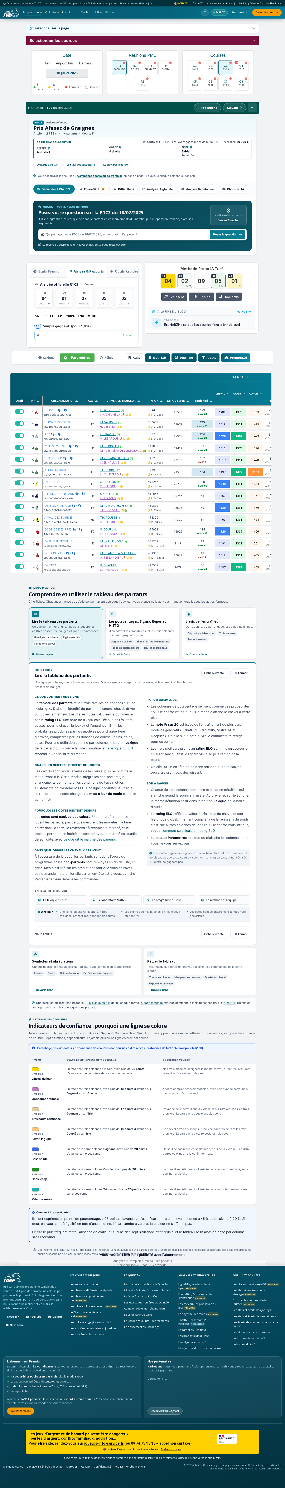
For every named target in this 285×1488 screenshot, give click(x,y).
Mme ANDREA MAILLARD (118, 553)
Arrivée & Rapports (88, 271)
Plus (108, 12)
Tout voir (241, 311)
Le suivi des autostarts (81, 164)
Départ (43, 148)
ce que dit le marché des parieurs (90, 839)
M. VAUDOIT (108, 422)
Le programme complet (84, 1284)
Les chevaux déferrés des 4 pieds (91, 1290)
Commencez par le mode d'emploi (99, 175)
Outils (84, 12)
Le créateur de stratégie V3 (255, 1284)
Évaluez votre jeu (171, 1449)
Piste (187, 147)
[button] (142, 28)
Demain (85, 63)
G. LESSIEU (107, 427)
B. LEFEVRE (108, 486)
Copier (88, 284)
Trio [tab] (81, 316)
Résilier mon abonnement (130, 1466)
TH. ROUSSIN (109, 517)
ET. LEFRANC (109, 534)
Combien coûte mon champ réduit (145, 1308)
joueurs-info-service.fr (104, 1443)
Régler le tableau (161, 961)
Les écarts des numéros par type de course (255, 1324)
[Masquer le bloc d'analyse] (252, 107)
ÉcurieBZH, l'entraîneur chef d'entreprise (195, 1296)
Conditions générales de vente (44, 1466)
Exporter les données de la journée (250, 1302)
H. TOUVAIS (108, 498)
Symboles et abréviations (53, 961)
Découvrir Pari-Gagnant (165, 1411)
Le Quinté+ (132, 1275)
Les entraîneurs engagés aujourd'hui (93, 1328)
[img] (122, 414)
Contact (85, 1466)
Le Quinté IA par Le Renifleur (142, 1296)
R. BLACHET (108, 565)
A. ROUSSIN (108, 482)
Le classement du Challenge (141, 1327)
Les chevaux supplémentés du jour (89, 1298)
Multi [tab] (91, 316)
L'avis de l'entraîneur (203, 621)
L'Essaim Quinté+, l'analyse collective (147, 1290)
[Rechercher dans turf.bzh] (205, 12)
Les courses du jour (85, 1275)
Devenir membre (267, 12)
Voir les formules (228, 220)
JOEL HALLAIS (109, 462)
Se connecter (240, 12)
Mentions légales (13, 1466)
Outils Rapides (126, 271)
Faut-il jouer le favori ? (192, 1342)
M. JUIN (105, 546)
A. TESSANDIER (110, 557)
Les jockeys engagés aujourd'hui (90, 1322)
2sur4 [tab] (69, 316)
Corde (115, 147)
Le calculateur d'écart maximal (252, 1332)
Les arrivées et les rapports (87, 1334)
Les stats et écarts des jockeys (252, 1310)
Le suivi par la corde (115, 164)
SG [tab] (37, 316)
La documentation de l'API (249, 1338)
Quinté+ (50, 12)
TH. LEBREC (108, 470)
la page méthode (151, 1002)
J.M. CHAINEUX (110, 414)
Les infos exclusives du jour (93, 1306)
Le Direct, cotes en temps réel (85, 1314)
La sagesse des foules (198, 1314)
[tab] (54, 189)
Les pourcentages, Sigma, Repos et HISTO (137, 623)
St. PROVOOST (110, 570)
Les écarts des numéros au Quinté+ (146, 1302)
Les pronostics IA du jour (193, 1336)
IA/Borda (232, 297)
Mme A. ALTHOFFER (114, 506)
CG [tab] (52, 316)
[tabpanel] (142, 226)
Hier (46, 63)
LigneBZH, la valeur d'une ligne (194, 1286)
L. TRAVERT (108, 434)
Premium (68, 12)
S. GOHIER (107, 494)
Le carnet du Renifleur (192, 1330)
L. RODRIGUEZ (110, 410)
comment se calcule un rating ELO (188, 830)
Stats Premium (50, 271)
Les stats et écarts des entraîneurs (254, 1316)
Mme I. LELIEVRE (111, 541)
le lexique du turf (120, 748)
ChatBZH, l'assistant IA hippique (192, 1322)
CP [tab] (60, 316)
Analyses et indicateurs (196, 1275)
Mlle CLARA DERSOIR (114, 458)
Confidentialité (102, 1466)
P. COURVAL (108, 529)
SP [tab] (45, 316)
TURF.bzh (204, 1465)
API (97, 12)
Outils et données (246, 1275)
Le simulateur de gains (138, 1315)
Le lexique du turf (47, 164)
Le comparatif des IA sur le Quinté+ (146, 1284)
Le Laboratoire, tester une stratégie (249, 1292)
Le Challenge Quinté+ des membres (146, 1321)
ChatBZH (230, 1002)
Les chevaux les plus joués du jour (197, 1306)
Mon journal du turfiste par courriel (200, 1348)
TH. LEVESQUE (110, 510)
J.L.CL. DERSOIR (110, 474)
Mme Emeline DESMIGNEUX (119, 450)
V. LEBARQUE (109, 438)
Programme (31, 12)
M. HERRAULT (109, 446)
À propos (71, 1466)
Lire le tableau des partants (54, 621)
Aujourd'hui (64, 63)
